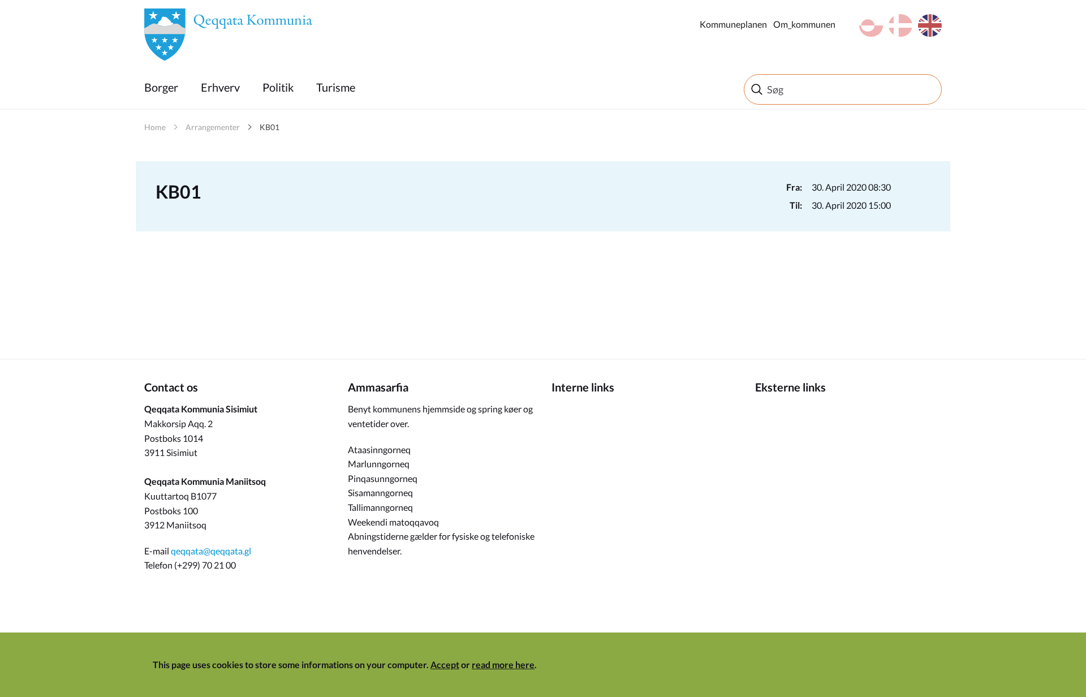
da (900, 25)
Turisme (335, 87)
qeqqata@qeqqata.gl (211, 550)
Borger (161, 87)
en (930, 25)
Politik (278, 87)
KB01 (269, 127)
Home (155, 127)
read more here (503, 664)
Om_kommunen (804, 24)
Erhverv (220, 87)
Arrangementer (213, 127)
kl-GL (871, 25)
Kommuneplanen (733, 24)
